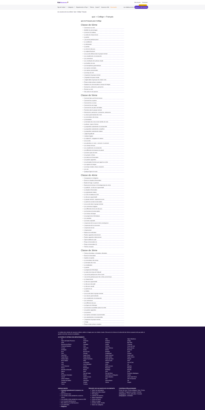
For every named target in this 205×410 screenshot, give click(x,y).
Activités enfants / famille (98, 402)
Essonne (129, 349)
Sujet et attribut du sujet (90, 239)
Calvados (85, 344)
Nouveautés (113, 7)
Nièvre (63, 371)
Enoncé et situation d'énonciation (92, 180)
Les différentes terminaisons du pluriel (94, 150)
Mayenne (107, 367)
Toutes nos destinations (98, 390)
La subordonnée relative (90, 192)
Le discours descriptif (89, 284)
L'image (86, 322)
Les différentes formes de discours (93, 208)
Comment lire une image (90, 105)
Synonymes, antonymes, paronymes (93, 87)
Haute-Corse (86, 355)
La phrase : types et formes (91, 124)
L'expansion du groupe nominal (92, 75)
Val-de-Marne (108, 380)
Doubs (85, 349)
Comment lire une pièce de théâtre (93, 107)
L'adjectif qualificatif (89, 133)
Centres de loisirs (96, 399)
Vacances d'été (105, 7)
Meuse (85, 369)
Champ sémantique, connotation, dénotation (95, 253)
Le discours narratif (89, 286)
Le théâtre (86, 291)
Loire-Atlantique (87, 364)
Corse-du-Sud (131, 346)
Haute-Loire (130, 355)
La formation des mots (90, 262)
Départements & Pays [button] (82, 7)
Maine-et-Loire (109, 366)
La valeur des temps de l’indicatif (92, 272)
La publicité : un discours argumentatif (94, 187)
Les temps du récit (89, 72)
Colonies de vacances (97, 395)
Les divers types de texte (90, 152)
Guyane (129, 353)
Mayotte (129, 367)
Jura (62, 362)
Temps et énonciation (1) (90, 242)
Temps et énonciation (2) (90, 244)
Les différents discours (90, 303)
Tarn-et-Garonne (131, 378)
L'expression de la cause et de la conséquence (96, 223)
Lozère (85, 366)
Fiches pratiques (132, 390)
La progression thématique (91, 269)
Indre (84, 360)
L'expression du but (89, 227)
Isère (128, 360)
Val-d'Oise (86, 380)
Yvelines (85, 384)
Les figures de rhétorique (90, 305)
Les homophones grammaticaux (92, 65)
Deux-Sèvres (130, 348)
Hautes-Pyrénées (87, 358)
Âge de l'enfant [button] (61, 7)
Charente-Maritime (66, 346)
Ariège (129, 340)
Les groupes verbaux (89, 155)
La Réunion (86, 362)
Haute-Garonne (109, 355)
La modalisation (88, 265)
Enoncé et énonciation (90, 255)
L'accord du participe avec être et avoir (94, 274)
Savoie (63, 376)
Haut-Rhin (64, 355)
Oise (106, 371)
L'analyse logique (88, 136)
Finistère (107, 351)
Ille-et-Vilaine (64, 360)
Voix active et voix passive (91, 91)
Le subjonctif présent (89, 51)
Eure (62, 351)
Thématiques (95, 394)
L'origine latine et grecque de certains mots (95, 79)
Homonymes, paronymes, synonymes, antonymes (97, 112)
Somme (85, 378)
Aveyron (107, 342)
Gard (128, 351)
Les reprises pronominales (91, 70)
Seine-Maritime (109, 376)
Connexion (145, 2)
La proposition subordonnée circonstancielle (95, 126)
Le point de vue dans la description (93, 201)
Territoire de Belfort (66, 380)
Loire (62, 364)
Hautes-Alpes (64, 358)
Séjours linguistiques (97, 397)
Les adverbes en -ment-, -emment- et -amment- (96, 143)
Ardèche (107, 340)
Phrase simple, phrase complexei (93, 82)
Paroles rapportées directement (92, 235)
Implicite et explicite (89, 258)
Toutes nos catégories (97, 404)
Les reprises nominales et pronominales (94, 314)
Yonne (63, 384)
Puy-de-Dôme (109, 373)
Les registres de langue (90, 164)
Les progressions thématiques (92, 216)
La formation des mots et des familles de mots (96, 121)
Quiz (139, 390)
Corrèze (107, 346)
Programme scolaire (130, 392)
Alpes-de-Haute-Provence (68, 340)
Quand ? (97, 7)
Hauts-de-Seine (109, 358)
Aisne (84, 339)
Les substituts (87, 218)
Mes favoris (137, 2)
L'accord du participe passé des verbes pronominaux (98, 277)
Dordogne (63, 349)
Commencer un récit (89, 27)
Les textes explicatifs (89, 220)
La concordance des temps (91, 117)
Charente (129, 344)
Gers (62, 353)
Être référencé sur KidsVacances (70, 402)
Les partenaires (65, 404)
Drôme (107, 349)
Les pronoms (87, 312)
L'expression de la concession (92, 225)
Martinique (86, 367)
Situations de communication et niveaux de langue (97, 84)
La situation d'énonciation (90, 190)
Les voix (86, 169)
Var (128, 380)
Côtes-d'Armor (109, 348)
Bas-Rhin (129, 342)
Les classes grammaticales (91, 295)
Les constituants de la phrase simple (93, 60)
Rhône (85, 375)
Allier (106, 339)
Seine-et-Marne (65, 378)
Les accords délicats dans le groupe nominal (95, 53)
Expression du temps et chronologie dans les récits (97, 185)
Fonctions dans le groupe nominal (93, 110)
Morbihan (107, 369)
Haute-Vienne (130, 357)
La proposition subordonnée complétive (94, 129)
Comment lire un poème (90, 100)
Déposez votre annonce (141, 7)
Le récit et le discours (89, 49)
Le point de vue (88, 288)
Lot (128, 364)
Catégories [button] (71, 7)
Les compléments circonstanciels (93, 56)
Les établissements (129, 7)
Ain (62, 339)
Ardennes (85, 340)
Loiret (106, 364)
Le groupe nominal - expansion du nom (94, 199)
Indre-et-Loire (108, 360)
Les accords (87, 140)
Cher (84, 346)
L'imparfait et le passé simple (91, 77)
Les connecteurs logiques (90, 206)
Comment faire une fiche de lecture (93, 98)
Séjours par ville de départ (98, 392)
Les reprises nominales (90, 68)
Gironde (85, 353)
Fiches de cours (123, 390)
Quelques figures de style (90, 171)
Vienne (107, 382)
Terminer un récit (88, 89)
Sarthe (129, 375)
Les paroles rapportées (90, 159)
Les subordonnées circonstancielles (93, 317)
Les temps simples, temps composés (94, 166)
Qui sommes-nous (66, 394)
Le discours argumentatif (90, 197)
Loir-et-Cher (130, 362)
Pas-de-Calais (87, 373)
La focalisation (88, 119)
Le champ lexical (88, 279)
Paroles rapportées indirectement (92, 237)
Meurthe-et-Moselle (66, 369)
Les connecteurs (88, 58)
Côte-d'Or (85, 348)
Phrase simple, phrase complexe (92, 324)
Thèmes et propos (89, 246)
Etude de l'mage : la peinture (91, 182)
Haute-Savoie (86, 357)
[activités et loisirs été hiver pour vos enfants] (63, 2)
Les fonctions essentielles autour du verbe (95, 307)
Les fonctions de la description (92, 211)
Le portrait (86, 46)
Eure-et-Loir (86, 351)
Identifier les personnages (90, 30)
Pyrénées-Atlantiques (133, 373)
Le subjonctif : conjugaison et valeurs (93, 138)
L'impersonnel (87, 230)
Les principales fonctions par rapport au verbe (96, 162)
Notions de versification (90, 232)
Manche (129, 366)
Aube (62, 342)
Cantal (107, 344)
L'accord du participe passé (91, 39)
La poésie (86, 37)
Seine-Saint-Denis (132, 376)
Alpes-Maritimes (131, 339)
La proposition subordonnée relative (93, 131)
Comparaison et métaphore (91, 178)
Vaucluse (63, 382)
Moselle (129, 369)
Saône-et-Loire (87, 376)
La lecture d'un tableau (90, 32)
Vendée (85, 382)
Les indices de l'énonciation (91, 157)
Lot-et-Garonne (65, 366)
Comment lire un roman (90, 103)
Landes (107, 362)
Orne (128, 371)
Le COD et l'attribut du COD (91, 194)
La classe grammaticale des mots (93, 114)
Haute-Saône (108, 357)
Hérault (129, 358)
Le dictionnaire (88, 44)
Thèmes (92, 7)
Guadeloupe (108, 353)
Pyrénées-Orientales (66, 375)
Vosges (129, 382)
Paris (62, 373)
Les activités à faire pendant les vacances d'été (73, 399)
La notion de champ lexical (91, 34)
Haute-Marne (64, 357)
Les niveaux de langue (90, 213)
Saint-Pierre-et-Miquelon (111, 375)
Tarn (106, 378)
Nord (84, 371)
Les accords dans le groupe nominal (93, 204)
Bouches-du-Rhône (66, 344)
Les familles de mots (89, 63)
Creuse (63, 348)
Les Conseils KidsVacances (68, 401)
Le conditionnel (88, 42)
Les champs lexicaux (89, 145)
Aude (84, 342)
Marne (63, 367)
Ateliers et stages (96, 401)
